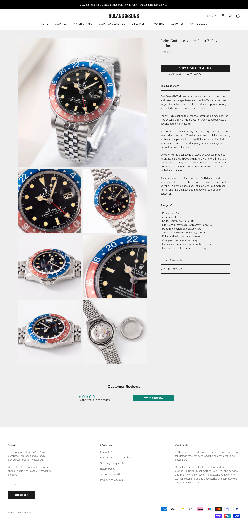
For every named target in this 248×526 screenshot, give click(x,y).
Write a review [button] (153, 398)
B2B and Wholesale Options (116, 457)
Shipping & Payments (112, 463)
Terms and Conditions (112, 474)
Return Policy (107, 468)
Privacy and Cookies (111, 480)
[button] (195, 86)
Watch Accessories (112, 24)
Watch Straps (82, 24)
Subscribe (21, 495)
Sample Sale (198, 24)
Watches (61, 24)
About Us (177, 24)
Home (44, 24)
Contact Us (106, 452)
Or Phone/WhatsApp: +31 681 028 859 (182, 74)
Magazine (157, 24)
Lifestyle (138, 24)
